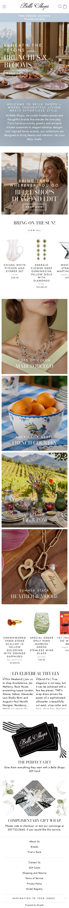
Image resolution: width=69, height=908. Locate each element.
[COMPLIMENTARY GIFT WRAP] (34, 798)
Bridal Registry (34, 889)
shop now (34, 206)
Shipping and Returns (34, 873)
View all (34, 230)
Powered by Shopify (34, 905)
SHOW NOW (18, 693)
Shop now (15, 73)
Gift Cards (34, 867)
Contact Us (34, 862)
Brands (34, 847)
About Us (34, 841)
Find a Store (34, 852)
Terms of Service (34, 878)
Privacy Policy (34, 883)
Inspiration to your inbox (33, 898)
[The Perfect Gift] (34, 740)
